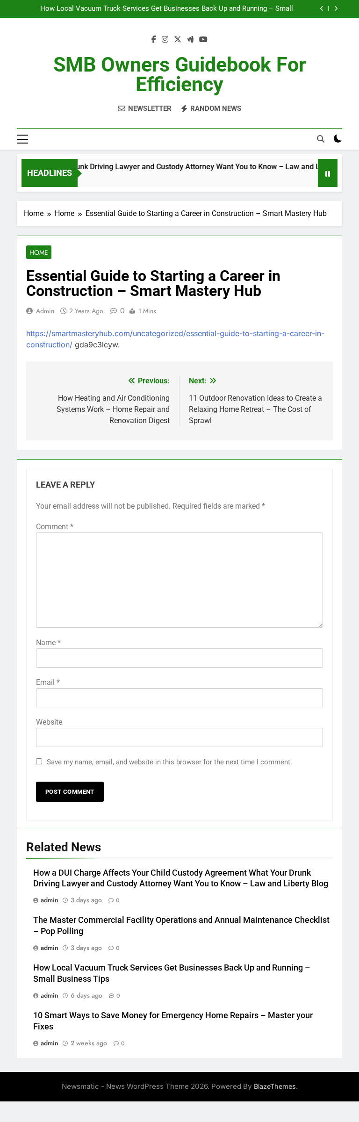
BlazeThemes (275, 1086)
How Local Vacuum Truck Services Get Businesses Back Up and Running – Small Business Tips (166, 9)
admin (45, 311)
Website (49, 722)
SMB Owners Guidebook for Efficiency (179, 74)
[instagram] (165, 39)
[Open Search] (320, 139)
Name (48, 642)
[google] (190, 39)
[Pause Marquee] (327, 173)
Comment (54, 526)
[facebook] (154, 39)
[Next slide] (336, 9)
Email (48, 682)
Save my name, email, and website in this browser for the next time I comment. (169, 762)
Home (38, 252)
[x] (177, 39)
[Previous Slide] (322, 9)
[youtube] (203, 39)
